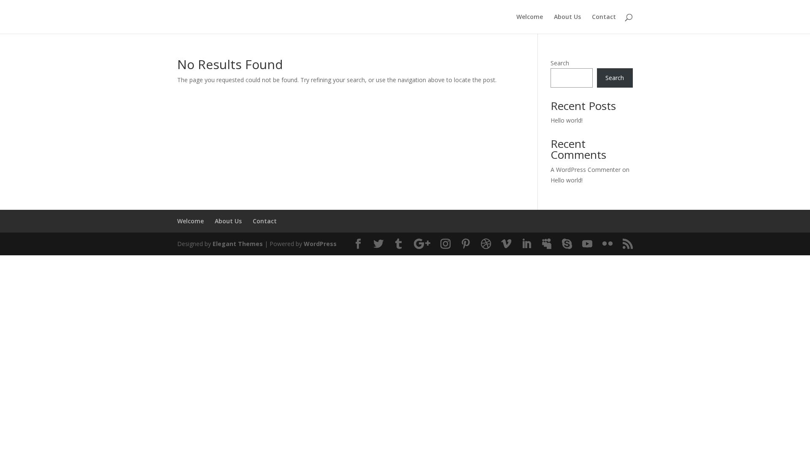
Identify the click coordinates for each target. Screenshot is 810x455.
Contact (604, 17)
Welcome (529, 17)
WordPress (320, 244)
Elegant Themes (238, 244)
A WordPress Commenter (586, 170)
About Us (567, 17)
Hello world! (567, 120)
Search (560, 63)
